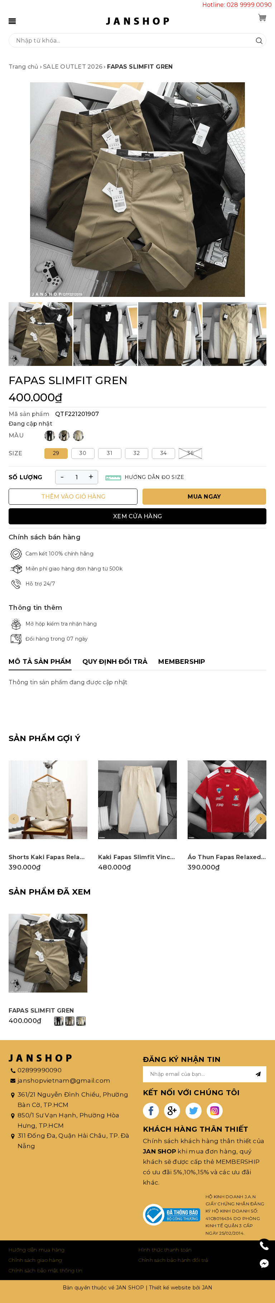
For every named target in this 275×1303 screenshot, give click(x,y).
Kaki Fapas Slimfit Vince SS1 (142, 857)
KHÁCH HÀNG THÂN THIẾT (195, 1129)
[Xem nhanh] (48, 800)
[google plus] (172, 1111)
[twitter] (193, 1111)
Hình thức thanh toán (165, 1249)
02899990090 (40, 1070)
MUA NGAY (204, 496)
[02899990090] (264, 1246)
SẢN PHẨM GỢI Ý (44, 738)
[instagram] (215, 1111)
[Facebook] (264, 1264)
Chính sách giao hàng (35, 1260)
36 (190, 453)
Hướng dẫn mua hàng (37, 1249)
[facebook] (151, 1111)
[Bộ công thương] (171, 1215)
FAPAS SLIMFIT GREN (41, 1010)
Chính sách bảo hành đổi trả (173, 1260)
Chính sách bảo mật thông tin (45, 1270)
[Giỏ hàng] (262, 17)
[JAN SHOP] (137, 20)
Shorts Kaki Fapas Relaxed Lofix (58, 857)
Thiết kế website (170, 1287)
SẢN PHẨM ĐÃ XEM (50, 892)
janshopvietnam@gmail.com (64, 1080)
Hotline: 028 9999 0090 (237, 4)
